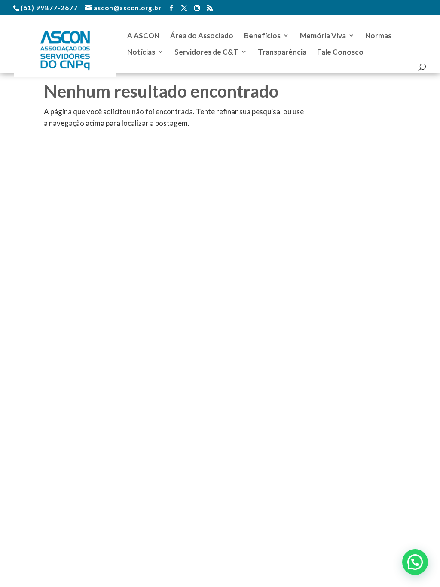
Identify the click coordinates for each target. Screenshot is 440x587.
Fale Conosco (340, 51)
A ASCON (143, 35)
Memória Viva (323, 35)
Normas (378, 35)
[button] (415, 562)
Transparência (282, 51)
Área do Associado (201, 35)
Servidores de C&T (206, 51)
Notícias (141, 51)
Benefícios (262, 35)
